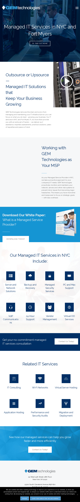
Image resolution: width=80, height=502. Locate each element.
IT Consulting (14, 387)
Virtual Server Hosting (66, 387)
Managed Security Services (50, 288)
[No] (77, 495)
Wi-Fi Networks (40, 387)
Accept (24, 498)
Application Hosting (14, 412)
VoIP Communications (10, 319)
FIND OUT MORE (41, 43)
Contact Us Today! (66, 341)
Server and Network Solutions (10, 288)
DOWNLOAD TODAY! (15, 239)
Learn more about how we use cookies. (45, 498)
